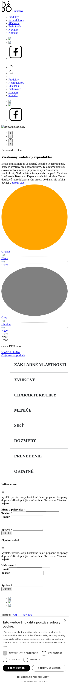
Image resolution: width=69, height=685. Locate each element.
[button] (34, 676)
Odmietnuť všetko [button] (49, 668)
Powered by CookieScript (34, 681)
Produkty (13, 16)
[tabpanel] (34, 126)
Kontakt (13, 32)
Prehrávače (14, 26)
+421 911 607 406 (21, 614)
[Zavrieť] (2, 492)
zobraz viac (18, 182)
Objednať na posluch (13, 355)
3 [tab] (10, 140)
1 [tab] (10, 133)
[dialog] (34, 651)
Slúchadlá (13, 23)
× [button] (65, 620)
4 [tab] (10, 144)
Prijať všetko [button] (16, 668)
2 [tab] (10, 136)
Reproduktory (16, 20)
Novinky (13, 29)
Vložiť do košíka (10, 352)
